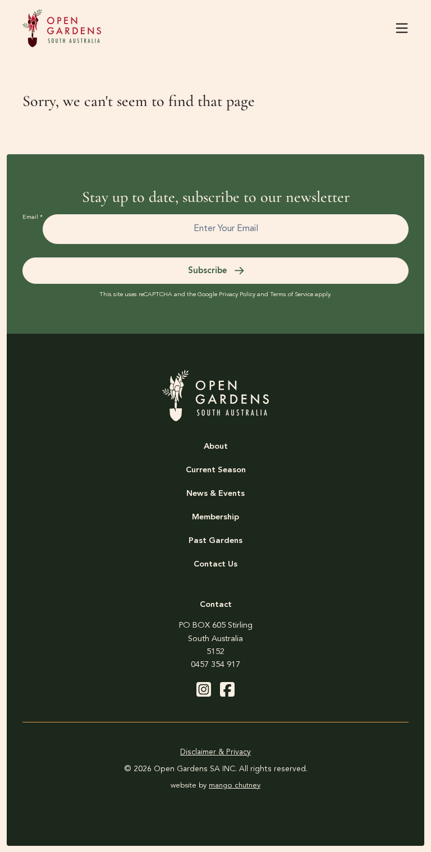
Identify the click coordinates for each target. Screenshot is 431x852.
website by (215, 785)
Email (32, 217)
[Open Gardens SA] (61, 28)
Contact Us (215, 564)
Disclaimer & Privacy (215, 752)
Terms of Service (291, 295)
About (216, 447)
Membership (215, 517)
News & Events (215, 494)
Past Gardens (215, 541)
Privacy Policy (237, 295)
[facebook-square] (227, 689)
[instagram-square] (203, 689)
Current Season (216, 470)
